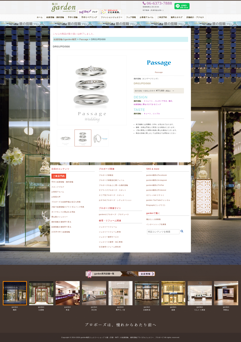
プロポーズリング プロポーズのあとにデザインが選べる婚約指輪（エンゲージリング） (120, 23)
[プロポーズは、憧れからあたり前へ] (120, 322)
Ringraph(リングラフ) (155, 205)
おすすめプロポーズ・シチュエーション (115, 200)
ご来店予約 (162, 17)
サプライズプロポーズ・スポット (112, 190)
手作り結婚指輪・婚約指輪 (62, 182)
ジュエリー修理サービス (109, 237)
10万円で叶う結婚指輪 (60, 232)
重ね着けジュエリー (59, 217)
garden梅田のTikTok (155, 185)
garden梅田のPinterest (156, 190)
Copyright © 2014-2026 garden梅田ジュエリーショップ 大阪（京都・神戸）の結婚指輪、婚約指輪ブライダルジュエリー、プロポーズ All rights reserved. (120, 337)
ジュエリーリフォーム (108, 227)
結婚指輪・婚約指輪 (55, 17)
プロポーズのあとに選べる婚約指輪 (113, 185)
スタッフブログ (57, 187)
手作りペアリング (89, 17)
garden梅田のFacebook (156, 175)
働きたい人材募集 (153, 219)
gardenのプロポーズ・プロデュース (114, 214)
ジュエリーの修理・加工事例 (111, 242)
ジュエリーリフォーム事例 (110, 232)
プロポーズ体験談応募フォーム (111, 180)
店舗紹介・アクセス (195, 17)
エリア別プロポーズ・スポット (111, 195)
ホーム (40, 17)
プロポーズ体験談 (106, 175)
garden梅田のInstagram (156, 180)
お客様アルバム (146, 17)
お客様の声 (56, 197)
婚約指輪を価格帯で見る (61, 222)
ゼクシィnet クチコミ (155, 195)
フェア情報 (131, 17)
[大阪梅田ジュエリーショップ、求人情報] (111, 11)
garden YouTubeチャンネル (158, 200)
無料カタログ (177, 17)
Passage (83, 39)
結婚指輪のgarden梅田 (65, 39)
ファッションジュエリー (112, 17)
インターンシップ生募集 (156, 224)
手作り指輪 (73, 17)
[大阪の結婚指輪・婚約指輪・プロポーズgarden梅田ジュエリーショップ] (63, 4)
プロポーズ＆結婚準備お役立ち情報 (66, 202)
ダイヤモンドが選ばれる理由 (63, 212)
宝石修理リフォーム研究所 (110, 247)
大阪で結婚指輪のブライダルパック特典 (67, 207)
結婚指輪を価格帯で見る (61, 227)
